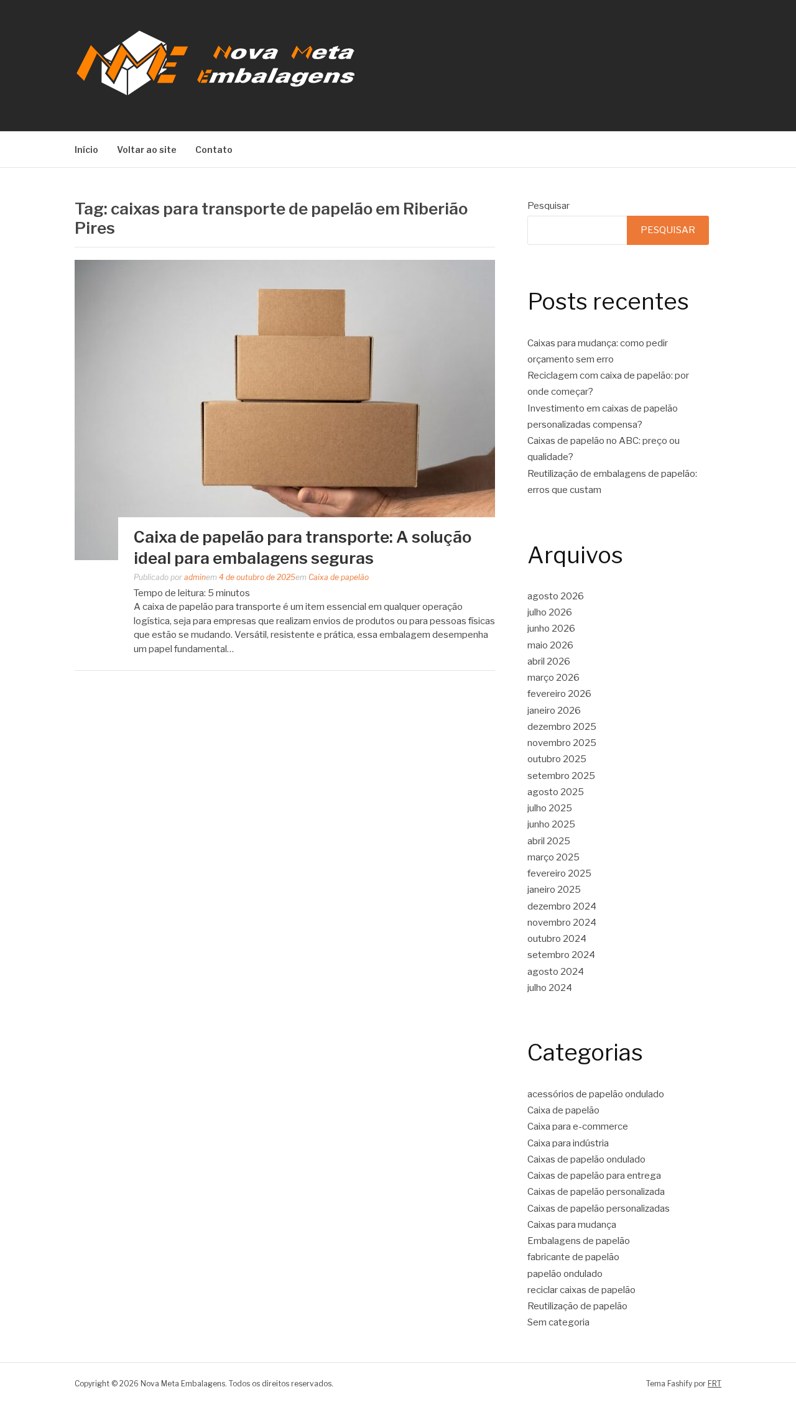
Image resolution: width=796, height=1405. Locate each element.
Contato (214, 149)
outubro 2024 (556, 938)
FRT (714, 1383)
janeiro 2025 (554, 889)
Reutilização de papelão (577, 1306)
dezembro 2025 (561, 726)
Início (86, 149)
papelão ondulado (565, 1273)
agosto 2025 (555, 792)
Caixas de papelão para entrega (594, 1175)
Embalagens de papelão (578, 1240)
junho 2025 (551, 824)
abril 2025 (548, 841)
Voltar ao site (147, 149)
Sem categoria (558, 1322)
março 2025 (553, 857)
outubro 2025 (556, 759)
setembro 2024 (561, 954)
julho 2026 (549, 612)
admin (195, 577)
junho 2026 (551, 628)
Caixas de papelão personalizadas (598, 1208)
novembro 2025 (561, 743)
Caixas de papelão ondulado (586, 1159)
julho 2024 (549, 987)
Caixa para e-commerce (577, 1126)
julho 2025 (549, 808)
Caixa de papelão (338, 577)
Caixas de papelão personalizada (596, 1191)
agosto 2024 (555, 971)
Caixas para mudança (571, 1224)
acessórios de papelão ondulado (595, 1094)
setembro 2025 (561, 775)
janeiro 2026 (554, 710)
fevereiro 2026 (559, 693)
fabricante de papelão (573, 1257)
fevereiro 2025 (559, 873)
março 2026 (553, 677)
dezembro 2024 (561, 906)
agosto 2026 (555, 596)
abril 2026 (548, 661)
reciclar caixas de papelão (581, 1290)
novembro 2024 (561, 922)
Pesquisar (548, 205)
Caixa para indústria (568, 1143)
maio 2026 (550, 645)
